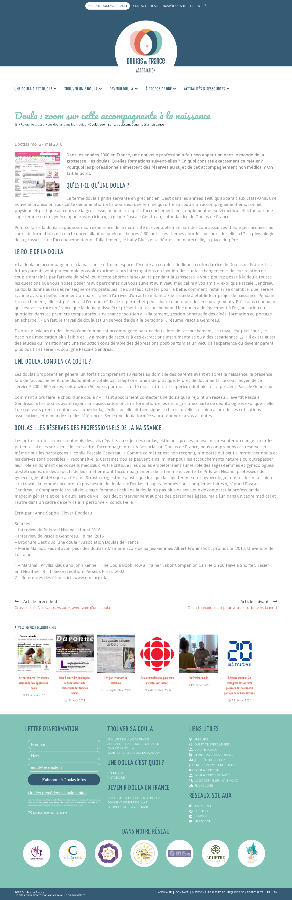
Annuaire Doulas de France (108, 6)
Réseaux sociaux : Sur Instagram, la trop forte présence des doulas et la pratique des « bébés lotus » (239, 685)
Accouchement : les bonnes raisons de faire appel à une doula (34, 683)
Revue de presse (32, 124)
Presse (154, 6)
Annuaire (165, 892)
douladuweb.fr (75, 895)
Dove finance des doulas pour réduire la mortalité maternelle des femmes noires (74, 685)
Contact (139, 6)
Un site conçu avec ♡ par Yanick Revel (39, 895)
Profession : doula (198, 678)
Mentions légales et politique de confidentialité (227, 892)
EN (198, 6)
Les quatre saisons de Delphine (116, 680)
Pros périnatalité (174, 6)
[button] (205, 6)
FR (191, 6)
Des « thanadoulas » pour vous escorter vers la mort (157, 680)
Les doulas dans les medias (67, 124)
